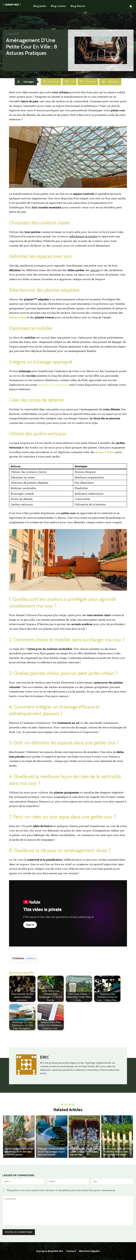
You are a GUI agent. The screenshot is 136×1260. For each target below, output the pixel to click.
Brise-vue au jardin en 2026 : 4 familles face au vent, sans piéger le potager (117, 1151)
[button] (130, 6)
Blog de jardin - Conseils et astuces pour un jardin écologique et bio (18, 1142)
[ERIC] (26, 1065)
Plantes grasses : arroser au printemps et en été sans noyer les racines (19, 1151)
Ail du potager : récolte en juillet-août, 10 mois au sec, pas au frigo (84, 1151)
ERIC (44, 1057)
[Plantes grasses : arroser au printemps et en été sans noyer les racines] (19, 1136)
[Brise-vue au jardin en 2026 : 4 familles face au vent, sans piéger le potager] (117, 1136)
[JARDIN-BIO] (12, 6)
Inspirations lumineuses (52, 384)
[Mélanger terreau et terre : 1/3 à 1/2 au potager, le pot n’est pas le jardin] (51, 1136)
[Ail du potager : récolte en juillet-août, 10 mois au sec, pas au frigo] (84, 1136)
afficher (30, 958)
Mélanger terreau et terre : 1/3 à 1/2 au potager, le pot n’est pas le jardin (51, 1151)
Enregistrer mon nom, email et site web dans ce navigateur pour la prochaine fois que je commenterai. (61, 1190)
